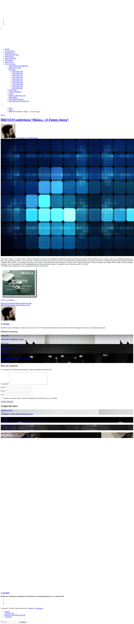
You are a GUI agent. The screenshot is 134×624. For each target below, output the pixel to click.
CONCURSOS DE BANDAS (18, 66)
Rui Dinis (21, 138)
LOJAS (11, 94)
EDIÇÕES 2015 (18, 88)
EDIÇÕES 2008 (18, 84)
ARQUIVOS (9, 62)
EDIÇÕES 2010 (18, 81)
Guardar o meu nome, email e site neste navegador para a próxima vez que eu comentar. (30, 398)
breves (3, 115)
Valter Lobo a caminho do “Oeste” (12, 339)
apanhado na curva (6, 410)
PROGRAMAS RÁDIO (16, 99)
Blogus (31, 608)
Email (3, 391)
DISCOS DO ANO (15, 68)
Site (2, 394)
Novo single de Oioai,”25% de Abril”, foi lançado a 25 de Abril (21, 422)
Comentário (5, 384)
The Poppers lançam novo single (11, 349)
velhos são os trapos (7, 425)
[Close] (1, 620)
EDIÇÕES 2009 (18, 83)
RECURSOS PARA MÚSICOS (19, 101)
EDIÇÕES (12, 70)
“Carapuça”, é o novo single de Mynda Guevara (17, 414)
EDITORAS (12, 90)
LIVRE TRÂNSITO (15, 92)
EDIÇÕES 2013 (18, 75)
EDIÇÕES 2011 (18, 79)
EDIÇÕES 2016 (18, 86)
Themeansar (39, 608)
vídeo (7, 335)
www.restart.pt (9, 300)
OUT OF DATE (10, 64)
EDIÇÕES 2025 (18, 71)
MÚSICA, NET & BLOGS (17, 96)
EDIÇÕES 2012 (18, 77)
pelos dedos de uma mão (8, 433)
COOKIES (8, 617)
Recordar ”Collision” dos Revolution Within (15, 429)
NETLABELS (13, 97)
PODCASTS (9, 60)
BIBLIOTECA (9, 57)
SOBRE (7, 611)
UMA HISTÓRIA (10, 58)
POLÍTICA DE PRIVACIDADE (15, 615)
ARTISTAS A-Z (10, 53)
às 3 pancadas (5, 418)
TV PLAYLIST (9, 51)
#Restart (35, 138)
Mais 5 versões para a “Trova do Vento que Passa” (17, 437)
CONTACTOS (9, 613)
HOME (7, 49)
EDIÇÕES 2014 (18, 73)
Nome (3, 387)
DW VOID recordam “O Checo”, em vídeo (15, 358)
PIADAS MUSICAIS (12, 55)
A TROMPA (29, 8)
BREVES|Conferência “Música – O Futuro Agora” (35, 119)
